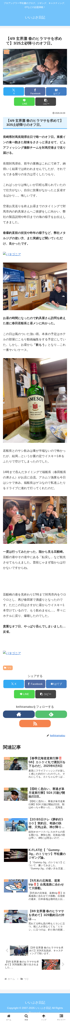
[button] (45, 101)
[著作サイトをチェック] (19, 714)
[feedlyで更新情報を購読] (51, 714)
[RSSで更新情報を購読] (35, 723)
